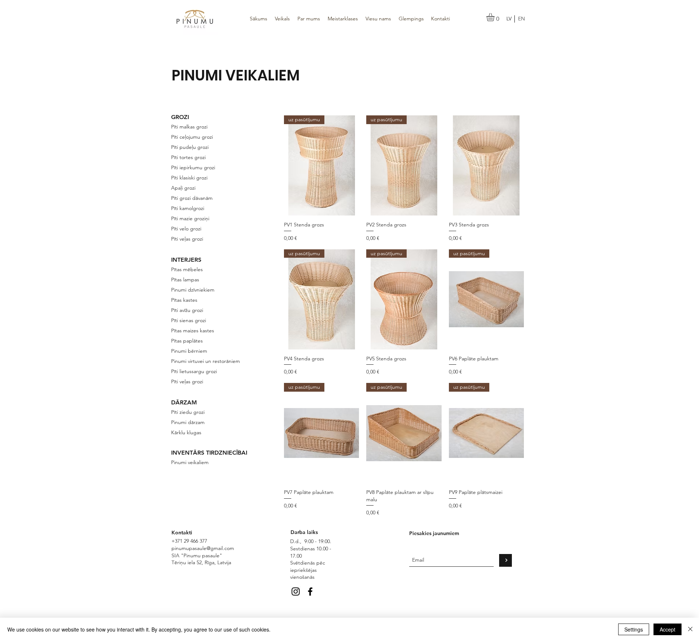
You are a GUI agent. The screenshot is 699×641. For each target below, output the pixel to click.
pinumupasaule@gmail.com (202, 548)
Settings (633, 629)
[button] (495, 17)
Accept (667, 629)
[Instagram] (295, 591)
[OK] (505, 560)
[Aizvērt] (690, 629)
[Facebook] (310, 591)
